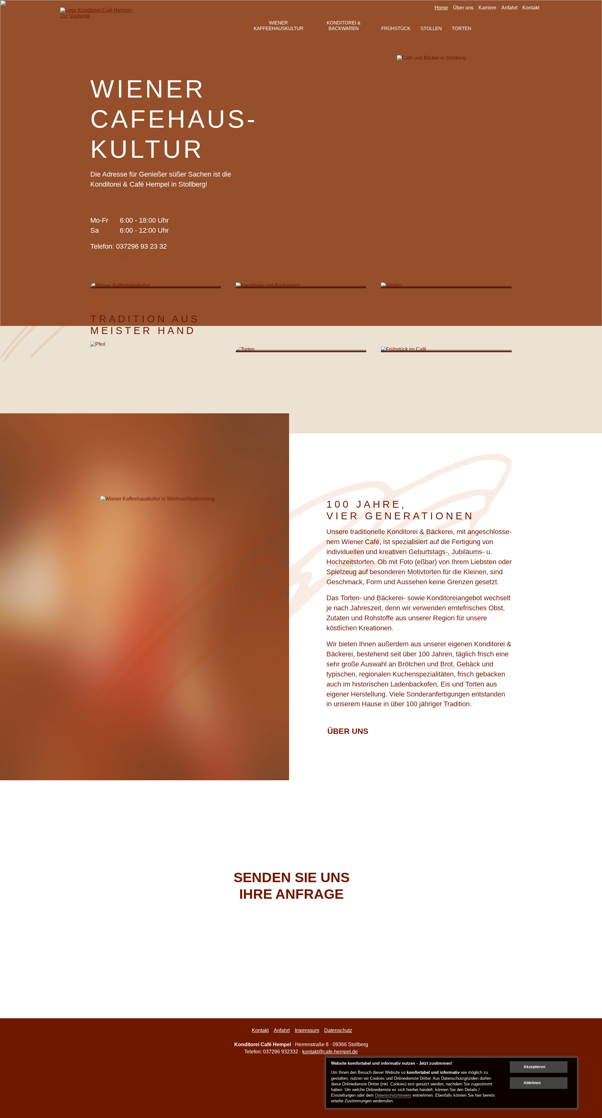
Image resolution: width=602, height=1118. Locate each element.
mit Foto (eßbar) (412, 562)
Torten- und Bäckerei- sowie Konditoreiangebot (411, 598)
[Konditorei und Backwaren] (301, 285)
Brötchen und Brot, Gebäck (439, 664)
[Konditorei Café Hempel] (100, 24)
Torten (474, 684)
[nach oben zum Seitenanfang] (580, 881)
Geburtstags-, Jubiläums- (446, 552)
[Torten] (301, 349)
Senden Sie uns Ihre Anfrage (292, 886)
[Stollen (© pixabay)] (446, 285)
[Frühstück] (446, 349)
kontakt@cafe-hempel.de (330, 1051)
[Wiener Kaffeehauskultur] (155, 285)
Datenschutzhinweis (393, 1095)
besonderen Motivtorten (405, 572)
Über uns (347, 731)
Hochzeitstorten (350, 562)
